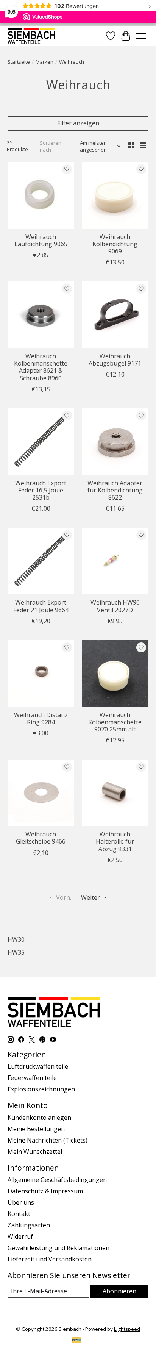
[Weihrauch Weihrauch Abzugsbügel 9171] (115, 314)
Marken (44, 61)
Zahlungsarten (29, 1225)
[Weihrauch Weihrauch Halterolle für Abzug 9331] (115, 793)
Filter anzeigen (78, 123)
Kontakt (19, 1214)
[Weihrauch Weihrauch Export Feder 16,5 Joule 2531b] (41, 441)
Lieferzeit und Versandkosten (50, 1259)
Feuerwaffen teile (32, 1078)
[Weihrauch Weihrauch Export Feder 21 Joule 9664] (41, 561)
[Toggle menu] (140, 36)
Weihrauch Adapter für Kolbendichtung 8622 (115, 490)
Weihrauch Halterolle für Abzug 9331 (115, 841)
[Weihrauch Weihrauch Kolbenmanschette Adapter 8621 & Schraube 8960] (41, 314)
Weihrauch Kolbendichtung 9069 (114, 244)
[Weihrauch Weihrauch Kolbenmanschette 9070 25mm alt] (115, 673)
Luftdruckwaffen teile (38, 1066)
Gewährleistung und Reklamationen (58, 1248)
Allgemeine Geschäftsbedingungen (57, 1179)
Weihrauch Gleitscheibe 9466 (41, 838)
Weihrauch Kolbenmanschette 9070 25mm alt (115, 722)
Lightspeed (127, 1328)
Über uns (21, 1202)
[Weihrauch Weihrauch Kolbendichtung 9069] (115, 195)
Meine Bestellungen (36, 1129)
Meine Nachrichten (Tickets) (47, 1140)
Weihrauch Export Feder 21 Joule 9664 (41, 606)
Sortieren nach (50, 146)
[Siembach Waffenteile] (31, 36)
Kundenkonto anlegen (39, 1117)
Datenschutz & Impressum (45, 1191)
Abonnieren (119, 1291)
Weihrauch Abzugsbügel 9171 (115, 359)
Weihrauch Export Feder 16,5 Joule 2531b (40, 490)
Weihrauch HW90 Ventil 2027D (115, 606)
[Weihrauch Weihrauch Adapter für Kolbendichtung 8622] (115, 441)
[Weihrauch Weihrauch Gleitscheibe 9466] (41, 793)
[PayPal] (76, 1340)
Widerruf (20, 1236)
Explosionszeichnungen (41, 1089)
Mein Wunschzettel (35, 1151)
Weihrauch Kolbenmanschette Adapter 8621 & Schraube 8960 (40, 367)
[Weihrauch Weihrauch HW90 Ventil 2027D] (115, 561)
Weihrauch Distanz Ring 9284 (41, 718)
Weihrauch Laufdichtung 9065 (40, 240)
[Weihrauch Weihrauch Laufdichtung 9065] (41, 195)
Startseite (19, 61)
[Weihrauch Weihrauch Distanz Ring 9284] (41, 673)
